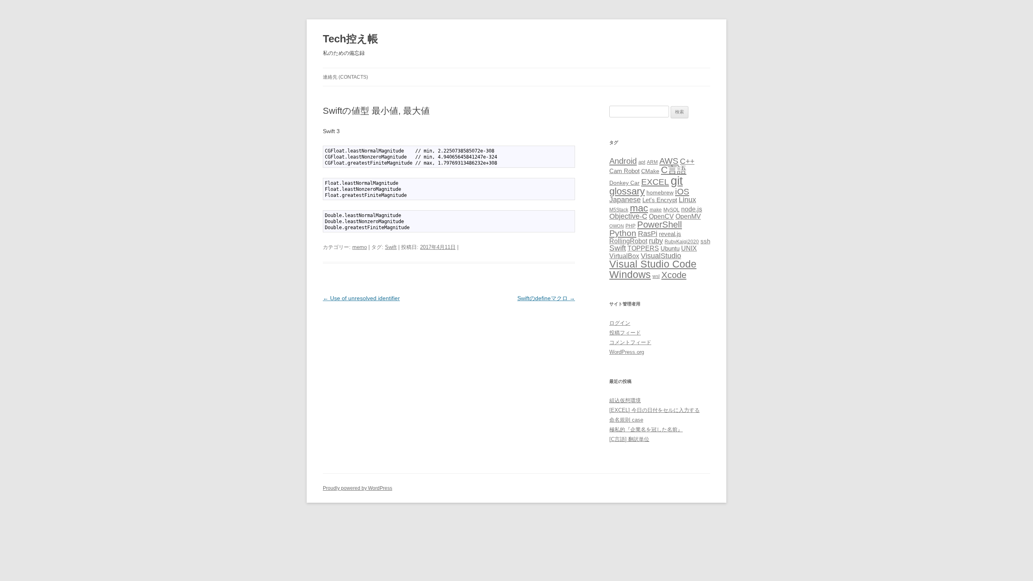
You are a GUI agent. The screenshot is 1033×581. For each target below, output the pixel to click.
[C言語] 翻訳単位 (629, 439)
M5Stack (618, 210)
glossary (627, 191)
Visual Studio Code (652, 264)
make (656, 210)
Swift (391, 247)
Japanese (625, 200)
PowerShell (659, 224)
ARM (652, 162)
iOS (682, 191)
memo (359, 247)
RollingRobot (628, 241)
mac (639, 208)
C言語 (673, 170)
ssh (705, 241)
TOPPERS (643, 248)
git (677, 180)
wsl (656, 276)
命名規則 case (626, 420)
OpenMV (688, 216)
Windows (630, 274)
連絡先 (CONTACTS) (345, 77)
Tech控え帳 (350, 39)
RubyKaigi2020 (682, 242)
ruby (656, 241)
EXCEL (655, 181)
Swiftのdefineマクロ (546, 298)
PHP (630, 226)
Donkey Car (624, 183)
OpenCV (661, 216)
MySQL (671, 210)
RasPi (647, 234)
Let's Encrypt (659, 200)
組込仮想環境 (625, 400)
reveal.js (670, 234)
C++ (687, 161)
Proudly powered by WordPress (357, 488)
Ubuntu (670, 248)
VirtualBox (624, 255)
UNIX (689, 248)
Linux (687, 200)
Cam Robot (624, 171)
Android (623, 161)
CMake (650, 171)
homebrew (659, 193)
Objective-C (628, 216)
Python (622, 233)
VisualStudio (661, 256)
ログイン (619, 323)
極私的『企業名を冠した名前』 (646, 429)
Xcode (673, 275)
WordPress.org (626, 352)
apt (641, 162)
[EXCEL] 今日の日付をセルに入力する (654, 410)
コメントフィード (630, 342)
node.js (691, 209)
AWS (668, 160)
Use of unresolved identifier (361, 298)
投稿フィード (625, 333)
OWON (616, 226)
